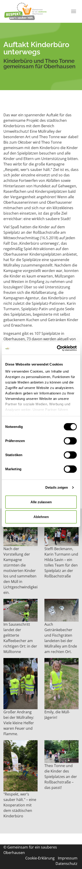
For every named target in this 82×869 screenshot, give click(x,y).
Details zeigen (56, 487)
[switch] (70, 441)
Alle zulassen (41, 502)
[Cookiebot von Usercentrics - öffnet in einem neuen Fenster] (58, 348)
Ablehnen (41, 517)
